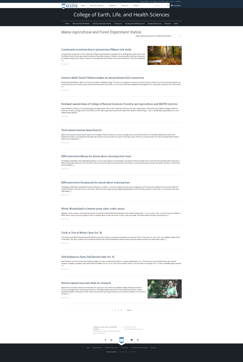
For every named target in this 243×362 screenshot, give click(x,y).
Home (67, 24)
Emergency (153, 347)
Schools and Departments (101, 24)
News (167, 1)
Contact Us (118, 24)
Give (160, 1)
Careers (172, 1)
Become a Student (97, 5)
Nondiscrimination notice (111, 347)
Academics (112, 5)
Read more (65, 64)
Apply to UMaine (144, 1)
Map (163, 1)
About (83, 5)
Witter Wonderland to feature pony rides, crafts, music (93, 208)
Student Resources (154, 24)
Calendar (155, 1)
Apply (88, 347)
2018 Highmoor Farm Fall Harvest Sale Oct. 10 (87, 256)
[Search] (167, 5)
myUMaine (178, 1)
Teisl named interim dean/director (81, 130)
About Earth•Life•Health (80, 24)
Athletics (136, 5)
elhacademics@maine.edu (133, 329)
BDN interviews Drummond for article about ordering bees (95, 182)
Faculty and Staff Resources (135, 24)
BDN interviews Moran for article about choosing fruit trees (96, 156)
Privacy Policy (124, 347)
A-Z (151, 1)
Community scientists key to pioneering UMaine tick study (96, 49)
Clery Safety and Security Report (139, 347)
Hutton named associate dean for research (86, 283)
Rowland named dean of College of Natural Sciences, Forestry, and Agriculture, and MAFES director (119, 104)
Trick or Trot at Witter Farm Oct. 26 (81, 232)
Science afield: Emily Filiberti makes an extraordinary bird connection (102, 77)
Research (125, 5)
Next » (129, 310)
